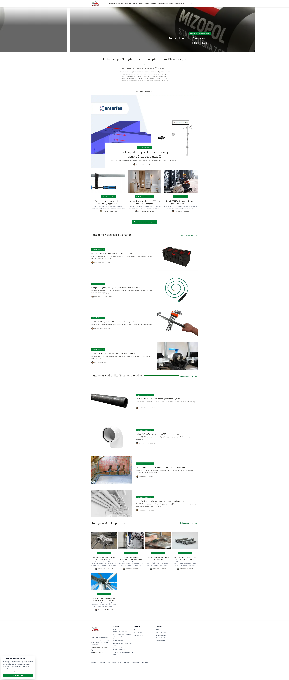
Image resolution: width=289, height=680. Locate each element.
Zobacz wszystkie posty (189, 235)
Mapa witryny (145, 662)
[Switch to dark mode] (196, 3)
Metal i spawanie (126, 3)
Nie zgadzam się (18, 671)
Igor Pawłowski (138, 632)
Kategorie (159, 626)
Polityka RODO (126, 662)
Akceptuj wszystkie (18, 675)
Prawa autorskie (101, 662)
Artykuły (116, 626)
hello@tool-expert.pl (98, 652)
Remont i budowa (179, 3)
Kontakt (119, 662)
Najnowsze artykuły (114, 3)
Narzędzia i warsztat (150, 3)
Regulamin (93, 662)
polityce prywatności (24, 668)
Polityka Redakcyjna (135, 662)
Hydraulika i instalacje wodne (165, 3)
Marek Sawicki (137, 629)
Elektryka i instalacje (137, 3)
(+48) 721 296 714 (97, 650)
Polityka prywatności (111, 662)
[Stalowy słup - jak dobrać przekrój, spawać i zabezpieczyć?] (144, 131)
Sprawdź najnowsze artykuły (144, 222)
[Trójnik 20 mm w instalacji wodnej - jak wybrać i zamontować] (144, 29)
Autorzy (137, 626)
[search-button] (192, 3)
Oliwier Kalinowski (138, 635)
